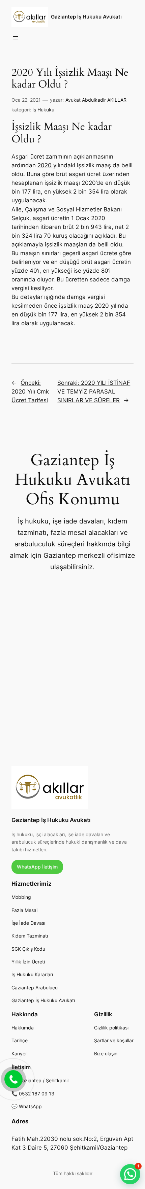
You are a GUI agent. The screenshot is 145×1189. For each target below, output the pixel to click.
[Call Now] (12, 1078)
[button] (130, 1174)
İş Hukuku (43, 109)
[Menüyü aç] (15, 38)
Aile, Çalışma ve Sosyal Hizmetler (56, 209)
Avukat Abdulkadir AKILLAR (95, 100)
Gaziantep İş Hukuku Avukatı (86, 17)
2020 (44, 165)
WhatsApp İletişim (37, 867)
